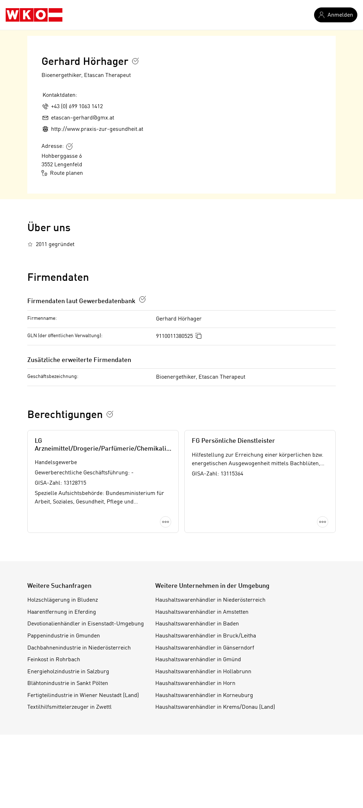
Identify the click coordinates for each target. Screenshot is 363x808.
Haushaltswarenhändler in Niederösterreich (210, 600)
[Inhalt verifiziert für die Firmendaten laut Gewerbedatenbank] (142, 299)
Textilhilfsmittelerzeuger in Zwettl (69, 707)
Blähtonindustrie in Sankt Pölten (67, 683)
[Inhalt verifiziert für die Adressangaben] (69, 146)
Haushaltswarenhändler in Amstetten (201, 612)
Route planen (66, 173)
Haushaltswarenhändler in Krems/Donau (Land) (215, 707)
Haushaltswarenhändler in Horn (195, 683)
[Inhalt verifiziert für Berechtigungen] (109, 414)
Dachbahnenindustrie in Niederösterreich (79, 648)
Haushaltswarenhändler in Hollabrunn (203, 672)
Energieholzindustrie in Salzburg (68, 672)
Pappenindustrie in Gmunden (63, 636)
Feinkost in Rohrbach (53, 660)
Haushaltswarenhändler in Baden (197, 624)
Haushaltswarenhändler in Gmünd (198, 660)
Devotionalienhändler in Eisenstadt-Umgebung (85, 624)
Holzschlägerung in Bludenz (62, 600)
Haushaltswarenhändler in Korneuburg (204, 695)
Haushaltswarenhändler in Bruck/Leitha (205, 636)
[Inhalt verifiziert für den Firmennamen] (135, 61)
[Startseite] (34, 15)
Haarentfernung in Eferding (61, 612)
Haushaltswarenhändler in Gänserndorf (204, 648)
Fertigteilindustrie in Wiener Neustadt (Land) (83, 695)
